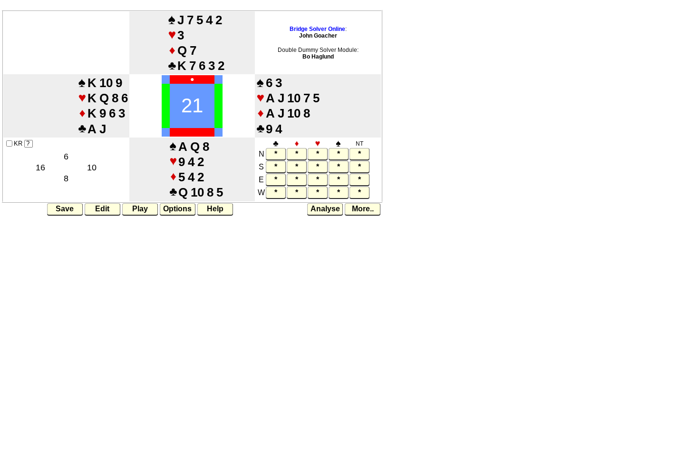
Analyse (325, 209)
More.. (363, 209)
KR (18, 143)
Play (140, 209)
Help (215, 209)
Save (65, 209)
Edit (102, 209)
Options (177, 209)
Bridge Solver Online (317, 29)
